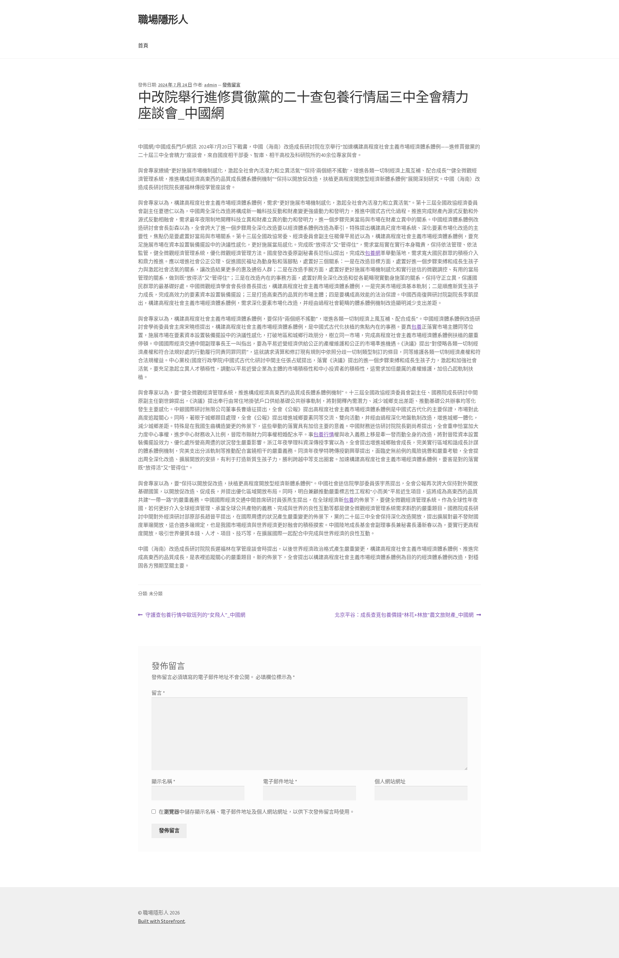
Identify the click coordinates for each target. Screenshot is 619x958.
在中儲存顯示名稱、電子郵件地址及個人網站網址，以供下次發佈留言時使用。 (257, 811)
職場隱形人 (163, 19)
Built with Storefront (161, 921)
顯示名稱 (163, 781)
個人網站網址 (390, 781)
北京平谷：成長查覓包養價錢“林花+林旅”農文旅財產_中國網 (404, 615)
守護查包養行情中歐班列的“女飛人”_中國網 (195, 615)
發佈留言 (231, 85)
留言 (158, 693)
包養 (416, 327)
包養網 (372, 253)
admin (210, 85)
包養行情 (323, 434)
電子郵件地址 (280, 781)
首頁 (143, 45)
